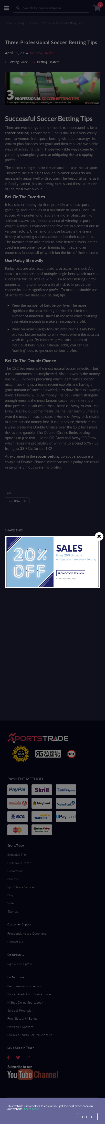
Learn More (31, 1108)
